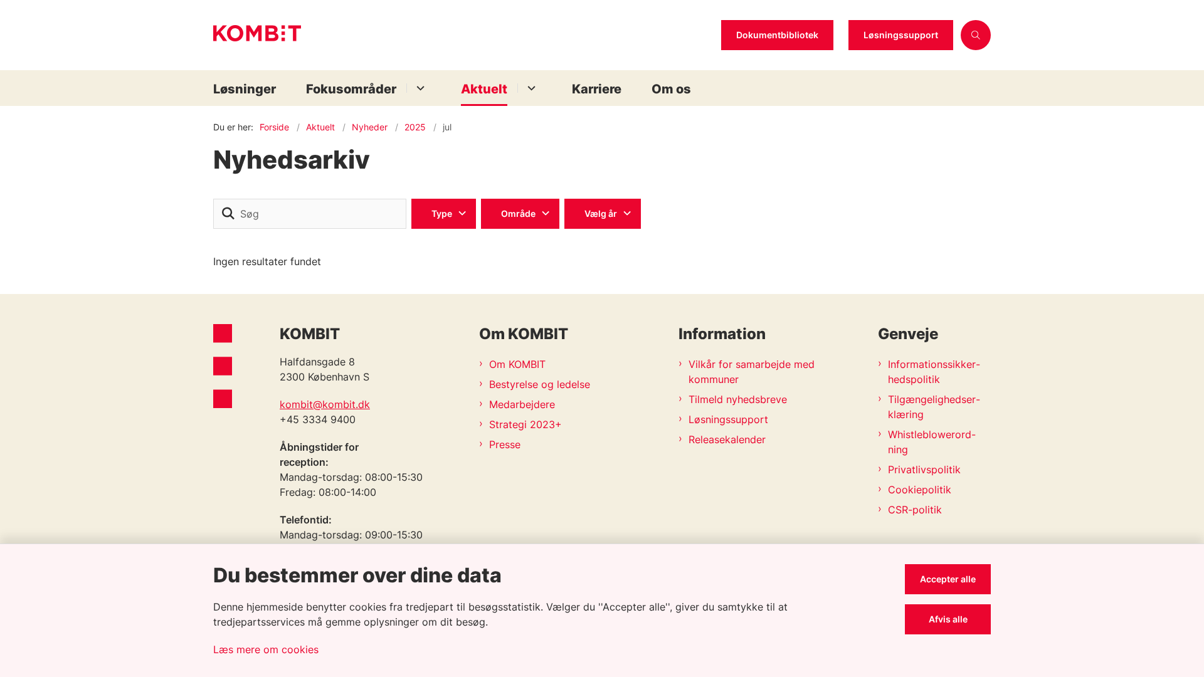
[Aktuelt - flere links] (529, 88)
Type (441, 213)
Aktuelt (484, 89)
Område (518, 213)
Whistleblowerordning (932, 442)
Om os (671, 89)
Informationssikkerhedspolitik (934, 372)
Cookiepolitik (919, 489)
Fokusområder (351, 89)
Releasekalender (727, 439)
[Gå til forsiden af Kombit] (463, 35)
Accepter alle (948, 579)
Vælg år (600, 213)
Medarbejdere (522, 404)
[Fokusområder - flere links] (418, 88)
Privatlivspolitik (924, 469)
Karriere (596, 89)
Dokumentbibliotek (777, 34)
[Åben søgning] (976, 35)
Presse (504, 444)
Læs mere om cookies (266, 649)
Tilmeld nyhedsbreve (738, 399)
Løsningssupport (900, 34)
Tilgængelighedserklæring (934, 407)
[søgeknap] (228, 214)
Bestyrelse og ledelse (539, 384)
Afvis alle (948, 619)
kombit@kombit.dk (325, 404)
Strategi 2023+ (525, 424)
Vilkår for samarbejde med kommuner (752, 372)
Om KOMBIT (517, 364)
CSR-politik (915, 509)
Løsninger (244, 89)
